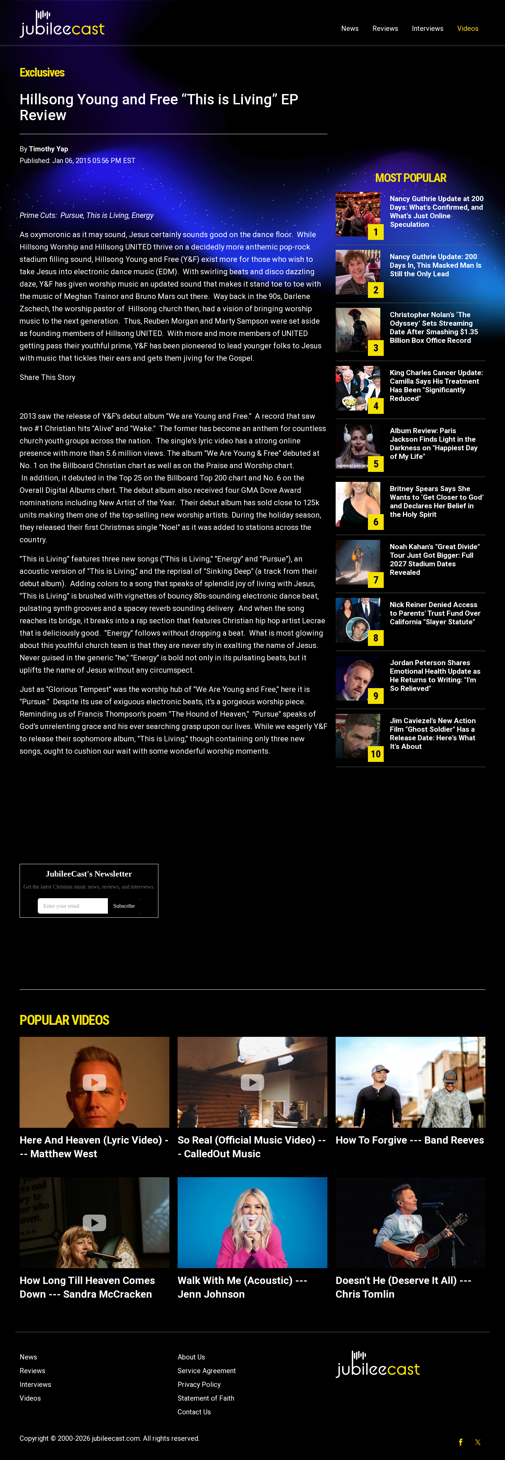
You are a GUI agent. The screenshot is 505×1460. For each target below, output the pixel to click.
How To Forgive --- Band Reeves (410, 1140)
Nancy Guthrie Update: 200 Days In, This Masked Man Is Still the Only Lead (436, 265)
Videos (468, 28)
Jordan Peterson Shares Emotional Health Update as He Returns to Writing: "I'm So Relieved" (435, 676)
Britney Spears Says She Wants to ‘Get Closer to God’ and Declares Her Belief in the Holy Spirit (437, 502)
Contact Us (194, 1412)
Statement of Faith (206, 1398)
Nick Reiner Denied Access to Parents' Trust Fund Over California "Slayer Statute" (435, 613)
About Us (191, 1357)
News (350, 28)
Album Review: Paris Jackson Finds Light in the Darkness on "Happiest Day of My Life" (434, 444)
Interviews (428, 28)
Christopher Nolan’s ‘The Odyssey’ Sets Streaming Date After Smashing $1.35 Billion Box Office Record (434, 328)
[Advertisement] (410, 129)
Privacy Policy (199, 1384)
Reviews (385, 28)
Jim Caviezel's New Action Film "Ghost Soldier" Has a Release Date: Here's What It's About (433, 734)
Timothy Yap (48, 149)
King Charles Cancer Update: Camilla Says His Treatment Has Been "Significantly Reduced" (436, 386)
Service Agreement (207, 1371)
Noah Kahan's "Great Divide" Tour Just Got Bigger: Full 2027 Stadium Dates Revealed (435, 560)
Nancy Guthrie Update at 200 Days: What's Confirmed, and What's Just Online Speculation (437, 212)
